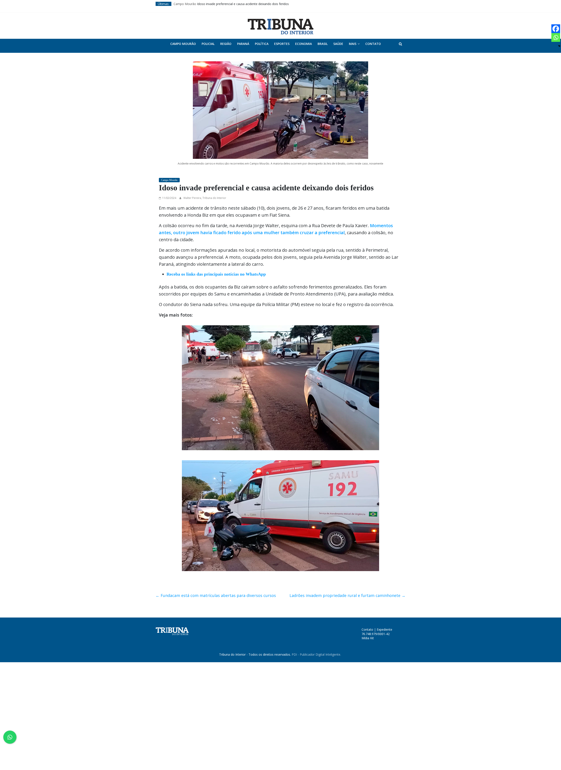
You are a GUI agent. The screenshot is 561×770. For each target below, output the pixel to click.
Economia (303, 44)
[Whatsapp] (555, 37)
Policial (208, 44)
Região (225, 44)
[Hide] (559, 46)
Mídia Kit (368, 638)
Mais (352, 44)
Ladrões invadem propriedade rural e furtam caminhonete (347, 595)
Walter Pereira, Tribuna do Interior (204, 198)
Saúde (338, 44)
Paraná (243, 44)
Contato (373, 44)
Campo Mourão (185, 4)
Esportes (281, 44)
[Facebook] (555, 28)
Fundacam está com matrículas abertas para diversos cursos (216, 595)
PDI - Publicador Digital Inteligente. (316, 654)
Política (261, 44)
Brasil (323, 44)
